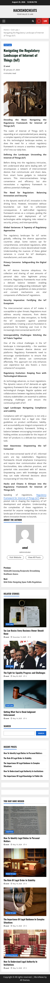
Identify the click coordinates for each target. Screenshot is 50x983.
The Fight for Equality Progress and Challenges (24, 672)
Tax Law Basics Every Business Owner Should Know (24, 632)
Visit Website (15, 557)
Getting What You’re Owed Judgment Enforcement (20, 713)
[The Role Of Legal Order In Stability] (25, 862)
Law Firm (9, 832)
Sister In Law (11, 874)
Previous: (22, 570)
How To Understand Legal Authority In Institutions (23, 771)
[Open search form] (33, 21)
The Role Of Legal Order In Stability (17, 758)
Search (7, 726)
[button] (3, 21)
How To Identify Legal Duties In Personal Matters (23, 753)
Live (45, 20)
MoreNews (39, 977)
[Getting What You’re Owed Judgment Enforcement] (25, 694)
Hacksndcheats (25, 10)
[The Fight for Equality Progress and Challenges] (25, 655)
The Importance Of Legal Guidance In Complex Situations (24, 921)
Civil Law (7, 45)
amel (8, 66)
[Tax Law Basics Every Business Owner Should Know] (25, 613)
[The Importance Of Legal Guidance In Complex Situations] (25, 901)
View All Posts (34, 557)
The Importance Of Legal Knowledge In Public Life (23, 776)
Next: (23, 580)
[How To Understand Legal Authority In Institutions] (25, 944)
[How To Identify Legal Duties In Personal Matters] (25, 820)
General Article (11, 955)
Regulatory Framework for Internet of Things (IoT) (25, 496)
